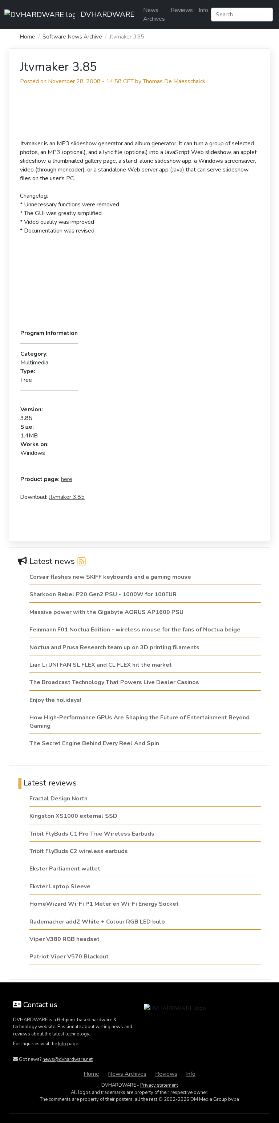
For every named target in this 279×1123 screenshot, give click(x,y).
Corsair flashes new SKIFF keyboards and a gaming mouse (110, 577)
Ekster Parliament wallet (64, 869)
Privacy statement (159, 1085)
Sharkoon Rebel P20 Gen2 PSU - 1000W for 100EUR (103, 594)
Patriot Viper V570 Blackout (69, 957)
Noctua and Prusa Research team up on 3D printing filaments (114, 647)
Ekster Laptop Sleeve (59, 886)
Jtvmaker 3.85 (67, 497)
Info (203, 10)
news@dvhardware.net (68, 1059)
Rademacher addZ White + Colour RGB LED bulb (97, 922)
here (66, 479)
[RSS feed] (81, 561)
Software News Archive (72, 36)
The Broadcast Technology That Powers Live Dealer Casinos (114, 682)
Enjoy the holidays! (55, 700)
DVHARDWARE (107, 14)
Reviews (182, 10)
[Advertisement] (42, 114)
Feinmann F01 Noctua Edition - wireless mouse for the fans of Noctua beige (134, 630)
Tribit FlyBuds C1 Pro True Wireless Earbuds (91, 834)
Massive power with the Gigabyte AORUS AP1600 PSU (106, 612)
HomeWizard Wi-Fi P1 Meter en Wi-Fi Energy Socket (104, 904)
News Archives (154, 14)
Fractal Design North (58, 799)
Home (27, 36)
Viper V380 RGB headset (64, 939)
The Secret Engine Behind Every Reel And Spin (94, 743)
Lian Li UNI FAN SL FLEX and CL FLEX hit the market (100, 665)
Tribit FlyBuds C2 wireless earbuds (78, 851)
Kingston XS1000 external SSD (73, 816)
